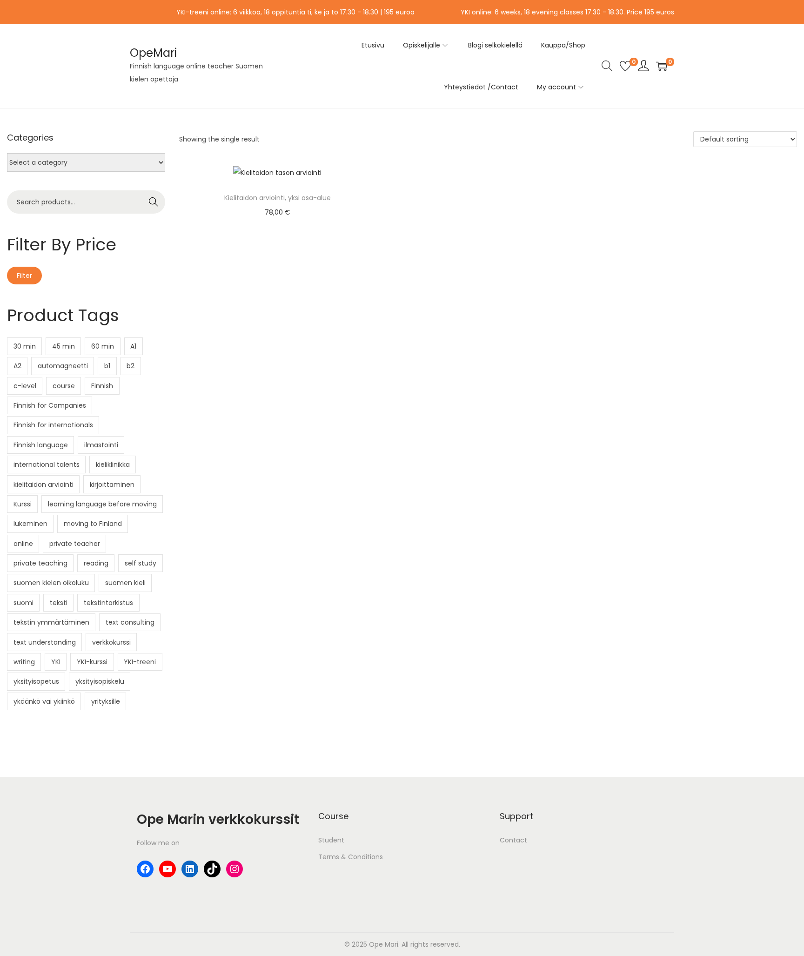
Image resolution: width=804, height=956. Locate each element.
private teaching (40, 563)
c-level (24, 385)
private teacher (74, 543)
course (64, 385)
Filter (24, 275)
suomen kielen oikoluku (51, 582)
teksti (58, 602)
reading (96, 563)
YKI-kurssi (92, 662)
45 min (63, 346)
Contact (513, 840)
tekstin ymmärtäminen (51, 622)
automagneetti (63, 365)
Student (331, 840)
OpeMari (153, 53)
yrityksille (105, 701)
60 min (102, 346)
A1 (133, 346)
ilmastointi (101, 445)
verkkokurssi (111, 642)
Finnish (102, 385)
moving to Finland (93, 523)
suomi (23, 602)
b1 (107, 365)
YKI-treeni (140, 662)
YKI (55, 662)
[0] (625, 66)
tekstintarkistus (108, 602)
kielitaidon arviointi (43, 484)
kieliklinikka (113, 464)
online (23, 543)
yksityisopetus (36, 681)
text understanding (44, 642)
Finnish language (40, 445)
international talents (46, 464)
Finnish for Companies (49, 405)
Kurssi (22, 504)
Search (153, 202)
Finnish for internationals (53, 425)
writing (24, 662)
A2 (17, 365)
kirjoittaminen (112, 484)
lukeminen (30, 523)
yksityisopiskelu (99, 681)
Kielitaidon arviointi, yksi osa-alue (277, 197)
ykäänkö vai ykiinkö (44, 701)
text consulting (130, 622)
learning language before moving (102, 504)
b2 (130, 365)
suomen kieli (125, 582)
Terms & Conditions (350, 857)
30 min (24, 346)
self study (140, 563)
